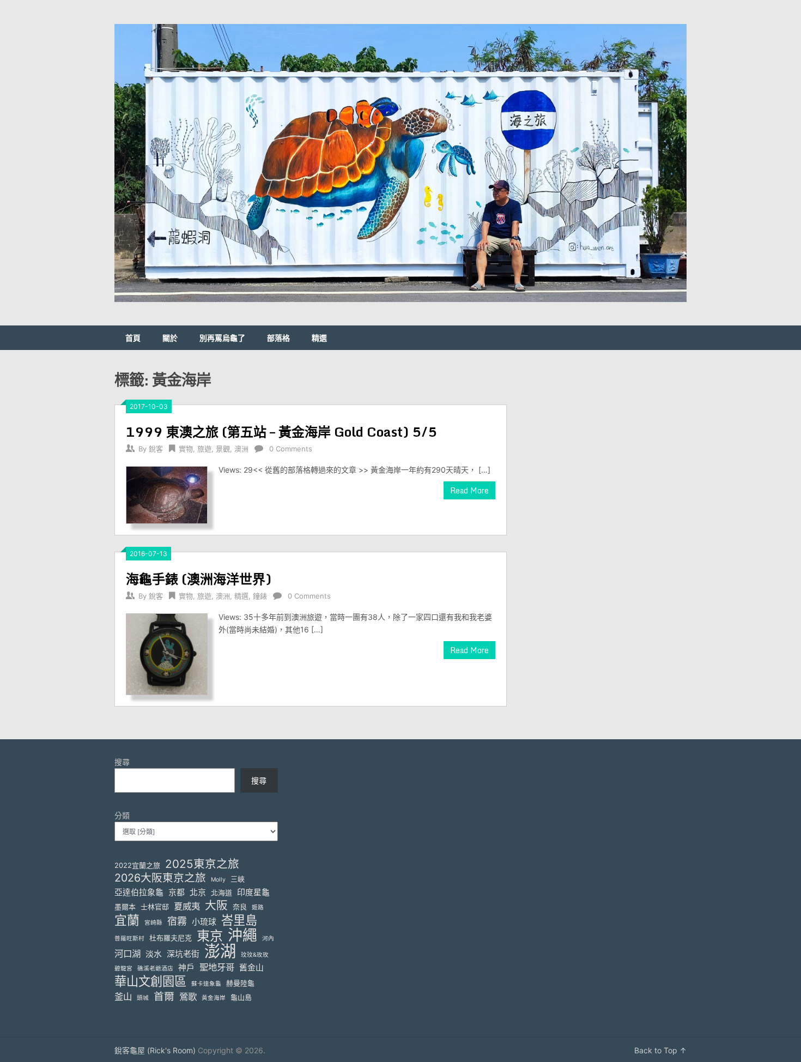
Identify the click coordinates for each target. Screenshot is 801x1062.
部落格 (278, 337)
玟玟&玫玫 (255, 954)
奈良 (240, 906)
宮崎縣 (153, 922)
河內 (268, 938)
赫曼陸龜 (240, 983)
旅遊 (204, 448)
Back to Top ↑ (660, 1050)
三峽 (237, 878)
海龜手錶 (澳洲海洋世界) (198, 578)
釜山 (123, 996)
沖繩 (242, 935)
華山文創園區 (150, 981)
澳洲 (241, 448)
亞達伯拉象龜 (138, 892)
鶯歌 (188, 996)
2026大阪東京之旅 (160, 878)
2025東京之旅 (202, 864)
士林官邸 (155, 906)
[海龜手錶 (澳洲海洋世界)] (167, 653)
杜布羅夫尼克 (170, 937)
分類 (122, 815)
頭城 (143, 997)
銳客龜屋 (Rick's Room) (155, 1050)
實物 (186, 448)
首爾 (164, 996)
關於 (170, 337)
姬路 (258, 907)
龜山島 (241, 997)
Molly (218, 879)
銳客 (156, 448)
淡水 (153, 954)
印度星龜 (253, 892)
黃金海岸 (214, 997)
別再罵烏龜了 (222, 337)
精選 (319, 337)
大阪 (216, 905)
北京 (198, 892)
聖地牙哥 (216, 967)
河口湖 (127, 953)
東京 (210, 936)
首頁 (133, 337)
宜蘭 (126, 920)
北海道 (221, 892)
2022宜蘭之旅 (137, 865)
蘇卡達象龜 (206, 983)
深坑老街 (183, 954)
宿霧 (177, 921)
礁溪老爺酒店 (155, 968)
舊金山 (251, 968)
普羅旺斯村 (129, 938)
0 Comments (290, 448)
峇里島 (239, 920)
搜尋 (122, 762)
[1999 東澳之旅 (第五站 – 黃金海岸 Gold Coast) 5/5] (167, 493)
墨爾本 (125, 906)
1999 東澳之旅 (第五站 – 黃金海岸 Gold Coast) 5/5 (281, 431)
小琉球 (204, 922)
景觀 (223, 448)
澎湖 (220, 951)
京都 (176, 892)
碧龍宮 (123, 968)
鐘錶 (260, 596)
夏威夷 (187, 906)
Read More (469, 490)
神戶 (186, 968)
